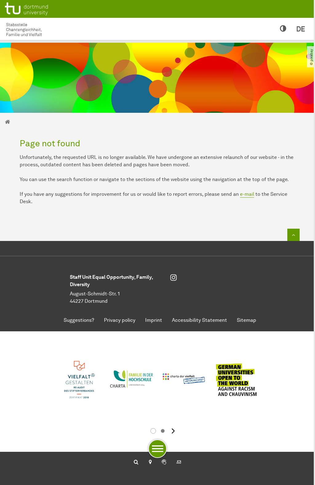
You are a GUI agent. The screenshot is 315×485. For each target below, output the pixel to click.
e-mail (247, 194)
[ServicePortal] (164, 462)
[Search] (136, 462)
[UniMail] (178, 462)
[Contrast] (283, 29)
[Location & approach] (150, 462)
